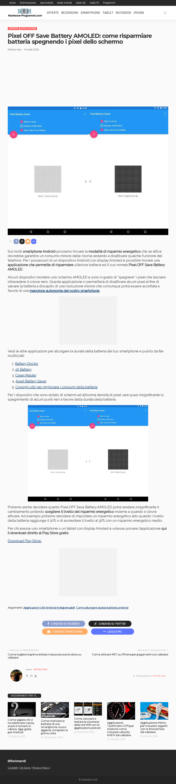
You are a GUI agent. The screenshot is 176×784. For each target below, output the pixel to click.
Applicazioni (28, 28)
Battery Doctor (26, 364)
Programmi (109, 3)
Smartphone (90, 12)
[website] (27, 676)
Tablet (108, 12)
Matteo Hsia (14, 49)
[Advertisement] (88, 77)
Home (12, 3)
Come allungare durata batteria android (102, 607)
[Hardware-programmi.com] (25, 13)
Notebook (123, 12)
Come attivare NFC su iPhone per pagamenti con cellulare (130, 654)
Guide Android (64, 3)
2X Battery (23, 369)
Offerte (53, 12)
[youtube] (36, 676)
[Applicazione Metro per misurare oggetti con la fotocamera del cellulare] (154, 711)
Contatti (13, 767)
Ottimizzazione (28, 3)
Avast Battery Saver (31, 381)
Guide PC (94, 3)
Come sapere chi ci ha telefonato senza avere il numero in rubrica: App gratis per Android (21, 726)
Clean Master (25, 375)
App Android (46, 3)
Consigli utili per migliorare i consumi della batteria (56, 387)
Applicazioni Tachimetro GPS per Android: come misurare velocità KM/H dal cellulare (120, 729)
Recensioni (69, 12)
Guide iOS (81, 3)
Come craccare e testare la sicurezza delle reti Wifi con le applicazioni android (87, 723)
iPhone (139, 12)
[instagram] (31, 676)
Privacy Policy (40, 767)
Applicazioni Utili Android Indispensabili (49, 607)
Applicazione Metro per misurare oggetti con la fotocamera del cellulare (153, 727)
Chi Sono (25, 767)
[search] (165, 13)
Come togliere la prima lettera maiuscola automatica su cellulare (44, 656)
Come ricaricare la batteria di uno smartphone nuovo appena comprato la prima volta (54, 727)
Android (14, 28)
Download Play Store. (25, 541)
